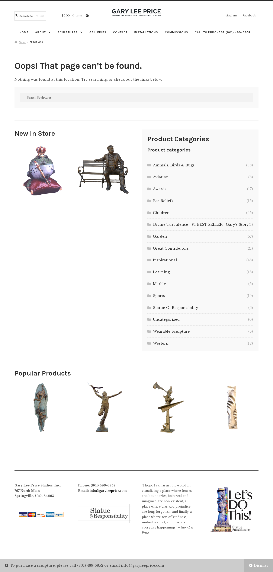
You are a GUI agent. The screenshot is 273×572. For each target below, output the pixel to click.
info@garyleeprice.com (108, 491)
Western (160, 343)
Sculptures (68, 32)
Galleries (97, 32)
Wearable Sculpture (171, 331)
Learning (161, 272)
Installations (146, 32)
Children (161, 213)
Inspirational (165, 260)
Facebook (249, 15)
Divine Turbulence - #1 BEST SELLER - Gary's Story (201, 224)
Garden (160, 236)
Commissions (176, 32)
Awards (159, 189)
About (40, 32)
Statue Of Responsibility (175, 308)
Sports (159, 296)
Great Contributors (171, 248)
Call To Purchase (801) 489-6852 (223, 32)
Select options (42, 169)
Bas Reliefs (163, 201)
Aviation (161, 177)
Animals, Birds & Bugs (174, 165)
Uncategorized (166, 319)
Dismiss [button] (261, 565)
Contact (120, 32)
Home (24, 32)
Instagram (230, 15)
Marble (159, 284)
